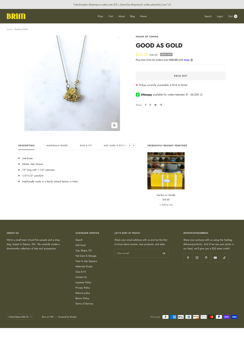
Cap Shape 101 (84, 250)
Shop (100, 16)
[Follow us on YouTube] (215, 257)
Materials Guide (57, 145)
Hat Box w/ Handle (166, 195)
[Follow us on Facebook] (188, 257)
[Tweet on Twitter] (155, 105)
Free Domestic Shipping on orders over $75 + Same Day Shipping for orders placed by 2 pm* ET (122, 4)
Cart (232, 16)
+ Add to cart (166, 204)
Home (143, 16)
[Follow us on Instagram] (197, 257)
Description (26, 145)
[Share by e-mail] (161, 105)
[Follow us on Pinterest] (206, 257)
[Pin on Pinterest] (150, 105)
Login (220, 16)
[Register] (163, 253)
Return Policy (82, 298)
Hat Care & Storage (117, 145)
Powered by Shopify (67, 316)
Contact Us (81, 277)
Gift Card (80, 245)
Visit (110, 16)
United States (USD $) (18, 316)
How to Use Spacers (86, 261)
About (121, 16)
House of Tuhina (147, 36)
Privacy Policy (83, 288)
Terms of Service (84, 303)
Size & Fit (86, 145)
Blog (132, 16)
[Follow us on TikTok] (224, 257)
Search (208, 16)
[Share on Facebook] (145, 105)
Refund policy (83, 293)
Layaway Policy (83, 282)
